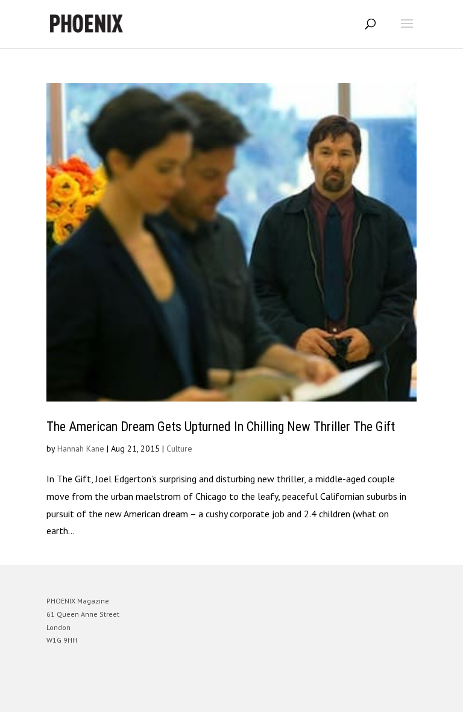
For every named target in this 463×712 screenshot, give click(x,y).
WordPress (289, 694)
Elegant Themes (215, 694)
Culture (179, 448)
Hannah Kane (80, 448)
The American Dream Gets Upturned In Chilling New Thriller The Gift (220, 426)
